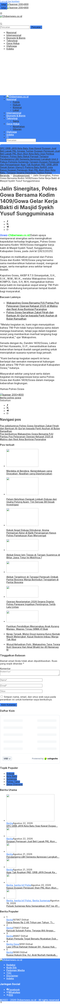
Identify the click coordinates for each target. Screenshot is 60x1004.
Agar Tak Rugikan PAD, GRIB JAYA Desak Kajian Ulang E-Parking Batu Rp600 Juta (29, 166)
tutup (3, 4)
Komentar (5, 668)
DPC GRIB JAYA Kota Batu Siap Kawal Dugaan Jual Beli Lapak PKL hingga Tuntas (28, 149)
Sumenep (11, 779)
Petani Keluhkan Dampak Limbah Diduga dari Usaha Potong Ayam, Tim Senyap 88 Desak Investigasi (31, 502)
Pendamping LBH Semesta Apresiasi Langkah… (32, 856)
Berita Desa (12, 944)
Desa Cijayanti (14, 784)
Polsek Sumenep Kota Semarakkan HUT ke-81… (33, 906)
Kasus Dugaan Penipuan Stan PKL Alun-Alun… (32, 887)
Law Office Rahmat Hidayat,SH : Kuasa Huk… (31, 946)
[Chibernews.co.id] (11, 16)
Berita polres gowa (10, 397)
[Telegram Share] (7, 227)
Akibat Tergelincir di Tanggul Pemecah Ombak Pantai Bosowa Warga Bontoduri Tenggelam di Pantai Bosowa (32, 579)
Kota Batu (11, 776)
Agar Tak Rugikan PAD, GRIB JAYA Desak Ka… (31, 872)
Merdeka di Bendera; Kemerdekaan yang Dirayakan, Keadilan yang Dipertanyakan (29, 472)
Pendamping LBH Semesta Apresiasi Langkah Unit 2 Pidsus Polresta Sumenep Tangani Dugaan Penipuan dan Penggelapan (29, 162)
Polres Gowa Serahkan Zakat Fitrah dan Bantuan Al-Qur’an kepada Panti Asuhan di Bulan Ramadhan (31, 315)
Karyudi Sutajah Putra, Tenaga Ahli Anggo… (30, 930)
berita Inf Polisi (22, 885)
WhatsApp (14, 992)
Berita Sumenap (41, 900)
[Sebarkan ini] (7, 221)
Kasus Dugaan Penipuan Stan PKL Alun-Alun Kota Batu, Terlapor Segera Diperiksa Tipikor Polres (28, 171)
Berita (9, 823)
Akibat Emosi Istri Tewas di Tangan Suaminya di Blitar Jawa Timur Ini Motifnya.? (33, 556)
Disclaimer (12, 975)
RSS (11, 995)
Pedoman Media (15, 970)
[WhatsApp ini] (7, 229)
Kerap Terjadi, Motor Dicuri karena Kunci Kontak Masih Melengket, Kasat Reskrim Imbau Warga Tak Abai (33, 637)
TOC (8, 973)
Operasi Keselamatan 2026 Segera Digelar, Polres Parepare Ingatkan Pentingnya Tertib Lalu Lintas (31, 604)
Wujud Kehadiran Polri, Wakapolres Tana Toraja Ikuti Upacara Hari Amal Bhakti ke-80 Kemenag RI (33, 647)
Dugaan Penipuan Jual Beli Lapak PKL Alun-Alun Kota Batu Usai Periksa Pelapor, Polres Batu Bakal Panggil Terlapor (30, 154)
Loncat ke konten (10, 1)
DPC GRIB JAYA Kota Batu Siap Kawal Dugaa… (32, 826)
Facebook (14, 989)
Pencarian (36, 27)
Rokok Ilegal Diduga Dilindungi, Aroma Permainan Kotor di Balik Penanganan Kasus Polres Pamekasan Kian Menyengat (31, 533)
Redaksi (10, 964)
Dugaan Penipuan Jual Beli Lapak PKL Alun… (31, 841)
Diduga (10, 773)
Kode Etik (11, 967)
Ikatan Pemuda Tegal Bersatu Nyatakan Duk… (32, 938)
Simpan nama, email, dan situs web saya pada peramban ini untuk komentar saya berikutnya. (28, 698)
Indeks (10, 978)
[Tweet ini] (7, 224)
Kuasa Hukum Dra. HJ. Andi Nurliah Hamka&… (32, 955)
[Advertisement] (30, 72)
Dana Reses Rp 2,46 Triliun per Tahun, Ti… (30, 922)
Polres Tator (13, 781)
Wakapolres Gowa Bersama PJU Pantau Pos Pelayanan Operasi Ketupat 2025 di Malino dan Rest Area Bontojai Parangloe (32, 306)
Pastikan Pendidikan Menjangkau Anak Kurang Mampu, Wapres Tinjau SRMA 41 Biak (32, 627)
